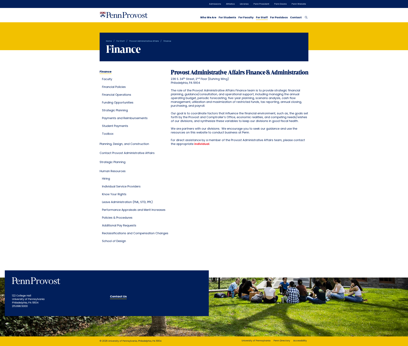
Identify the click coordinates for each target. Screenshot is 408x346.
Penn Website (299, 4)
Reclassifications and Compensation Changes (135, 233)
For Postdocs (279, 17)
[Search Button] (305, 17)
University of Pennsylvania (256, 341)
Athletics (230, 4)
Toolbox (107, 134)
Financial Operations (116, 95)
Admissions (215, 4)
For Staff (262, 17)
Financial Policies (114, 87)
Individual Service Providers (121, 186)
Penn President (261, 4)
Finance (106, 72)
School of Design (114, 241)
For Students (227, 17)
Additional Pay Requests (119, 225)
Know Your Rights (114, 194)
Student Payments (115, 126)
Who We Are (208, 17)
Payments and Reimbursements (125, 118)
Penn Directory (282, 341)
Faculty (107, 79)
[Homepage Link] (124, 15)
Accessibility (300, 341)
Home (109, 41)
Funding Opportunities (117, 102)
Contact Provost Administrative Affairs (127, 153)
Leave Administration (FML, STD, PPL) (127, 202)
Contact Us (118, 296)
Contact (296, 17)
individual (201, 144)
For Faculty (246, 17)
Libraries (244, 4)
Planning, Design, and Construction (124, 144)
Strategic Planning (115, 110)
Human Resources (113, 171)
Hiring (106, 179)
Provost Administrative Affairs (144, 41)
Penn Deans (280, 4)
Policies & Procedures (117, 218)
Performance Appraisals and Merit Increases (133, 210)
